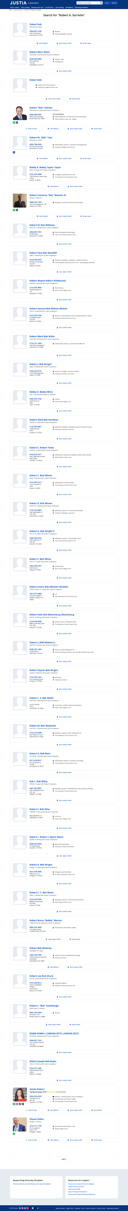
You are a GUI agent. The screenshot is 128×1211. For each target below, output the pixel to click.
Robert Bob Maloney (41, 948)
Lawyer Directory (18, 10)
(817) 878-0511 (35, 760)
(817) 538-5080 (35, 871)
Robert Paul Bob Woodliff (43, 252)
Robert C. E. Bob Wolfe (41, 697)
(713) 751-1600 (35, 343)
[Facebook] (25, 1208)
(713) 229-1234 (35, 677)
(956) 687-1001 (35, 232)
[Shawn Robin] (20, 1124)
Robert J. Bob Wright (41, 364)
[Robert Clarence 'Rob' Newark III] (20, 201)
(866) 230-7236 (35, 202)
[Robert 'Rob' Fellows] (20, 113)
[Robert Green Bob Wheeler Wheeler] (20, 592)
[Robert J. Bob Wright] (20, 370)
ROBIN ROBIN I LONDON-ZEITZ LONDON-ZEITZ (54, 1033)
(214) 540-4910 (35, 260)
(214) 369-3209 (35, 899)
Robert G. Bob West (40, 753)
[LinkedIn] (20, 1208)
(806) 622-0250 (35, 844)
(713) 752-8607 (35, 510)
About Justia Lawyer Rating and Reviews (81, 1194)
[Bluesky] (33, 1208)
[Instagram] (28, 1208)
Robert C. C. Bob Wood (41, 892)
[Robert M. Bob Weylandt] (20, 731)
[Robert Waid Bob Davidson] (20, 425)
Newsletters (69, 7)
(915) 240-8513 (35, 983)
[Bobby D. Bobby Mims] (20, 397)
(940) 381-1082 (35, 649)
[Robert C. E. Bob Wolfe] (20, 703)
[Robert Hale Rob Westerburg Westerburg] (20, 620)
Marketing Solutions (81, 7)
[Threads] (30, 1208)
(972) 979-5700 (35, 315)
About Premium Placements (77, 1192)
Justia (10, 10)
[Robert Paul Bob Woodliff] (20, 258)
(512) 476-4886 (35, 174)
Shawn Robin (37, 1118)
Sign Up (114, 3)
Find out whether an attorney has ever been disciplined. (32, 1184)
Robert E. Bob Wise (40, 809)
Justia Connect (60, 1208)
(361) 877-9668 (35, 593)
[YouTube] (23, 1208)
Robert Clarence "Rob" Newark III (48, 195)
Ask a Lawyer (25, 7)
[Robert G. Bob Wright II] (20, 536)
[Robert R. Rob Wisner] (20, 509)
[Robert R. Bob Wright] (20, 870)
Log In (107, 3)
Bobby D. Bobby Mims (41, 391)
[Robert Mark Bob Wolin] (20, 342)
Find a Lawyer (14, 7)
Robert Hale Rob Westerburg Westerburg (52, 614)
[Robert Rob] (20, 30)
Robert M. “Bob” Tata (41, 137)
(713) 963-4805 (35, 287)
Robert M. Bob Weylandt (43, 725)
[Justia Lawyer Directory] (18, 2)
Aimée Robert (37, 1089)
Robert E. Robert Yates (42, 447)
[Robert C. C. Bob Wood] (20, 898)
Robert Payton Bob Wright (44, 670)
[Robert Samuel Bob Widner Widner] (20, 314)
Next (64, 1159)
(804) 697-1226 (35, 31)
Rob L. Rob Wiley (38, 781)
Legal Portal (69, 1208)
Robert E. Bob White (40, 558)
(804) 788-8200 (35, 144)
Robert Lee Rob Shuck (41, 975)
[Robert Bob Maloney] (20, 953)
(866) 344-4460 (35, 927)
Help (82, 1208)
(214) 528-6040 (35, 621)
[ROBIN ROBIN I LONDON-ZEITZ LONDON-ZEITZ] (20, 1039)
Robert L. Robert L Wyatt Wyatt (46, 836)
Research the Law (37, 7)
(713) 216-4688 (35, 732)
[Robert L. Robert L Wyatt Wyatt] (20, 842)
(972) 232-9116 (35, 371)
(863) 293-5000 (35, 1012)
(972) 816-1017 (35, 454)
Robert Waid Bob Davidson (44, 419)
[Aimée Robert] (20, 1095)
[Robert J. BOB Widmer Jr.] (20, 648)
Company (77, 1208)
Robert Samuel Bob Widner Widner (48, 308)
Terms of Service (90, 1208)
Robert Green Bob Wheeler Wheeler (49, 586)
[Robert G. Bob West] (20, 759)
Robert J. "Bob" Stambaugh (44, 1005)
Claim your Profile (74, 1189)
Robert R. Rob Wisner (41, 503)
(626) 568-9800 (35, 59)
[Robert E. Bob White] (20, 564)
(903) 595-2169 (35, 399)
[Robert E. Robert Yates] (20, 453)
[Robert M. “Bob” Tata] (20, 143)
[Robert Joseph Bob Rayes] (20, 1067)
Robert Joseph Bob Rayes (43, 1061)
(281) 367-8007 (35, 788)
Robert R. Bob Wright (41, 864)
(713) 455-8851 (35, 426)
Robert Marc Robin (40, 51)
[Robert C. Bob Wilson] (20, 481)
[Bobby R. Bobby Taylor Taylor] (20, 173)
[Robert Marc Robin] (20, 57)
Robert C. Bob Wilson (41, 475)
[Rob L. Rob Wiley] (20, 787)
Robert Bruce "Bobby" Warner (46, 920)
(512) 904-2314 (35, 482)
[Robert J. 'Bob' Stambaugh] (20, 1011)
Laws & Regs (59, 7)
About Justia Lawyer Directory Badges (81, 1184)
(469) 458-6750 (35, 538)
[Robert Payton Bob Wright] (20, 676)
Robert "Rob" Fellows (41, 107)
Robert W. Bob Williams (42, 225)
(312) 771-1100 (35, 1126)
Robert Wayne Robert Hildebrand (48, 280)
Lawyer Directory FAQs (76, 1186)
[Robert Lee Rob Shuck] (20, 981)
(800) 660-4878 (35, 114)
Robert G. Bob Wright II (42, 531)
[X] (35, 1208)
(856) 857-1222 (35, 1040)
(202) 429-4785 (35, 955)
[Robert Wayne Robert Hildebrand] (20, 286)
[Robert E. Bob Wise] (20, 815)
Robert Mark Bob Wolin (42, 336)
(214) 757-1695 (35, 1068)
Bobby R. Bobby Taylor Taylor (45, 167)
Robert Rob (36, 24)
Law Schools (49, 7)
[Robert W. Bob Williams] (20, 230)
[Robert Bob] (20, 85)
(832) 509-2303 (35, 1096)
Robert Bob (36, 79)
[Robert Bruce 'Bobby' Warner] (20, 926)
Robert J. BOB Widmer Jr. (43, 642)
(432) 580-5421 (35, 566)
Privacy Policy (101, 1208)
